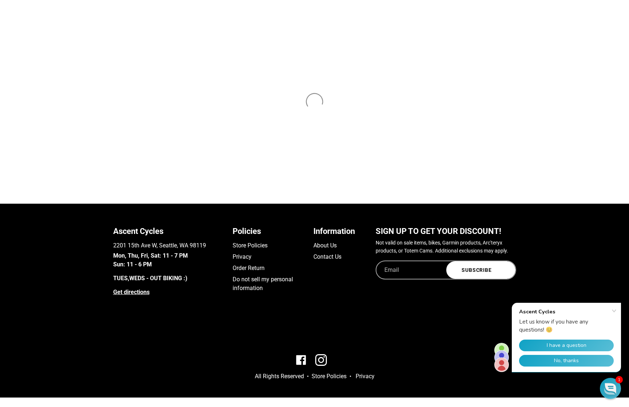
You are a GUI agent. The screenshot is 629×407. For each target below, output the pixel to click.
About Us (325, 245)
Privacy (242, 256)
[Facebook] (116, 330)
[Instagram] (127, 330)
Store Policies (250, 245)
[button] (610, 388)
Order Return (249, 268)
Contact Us (327, 256)
